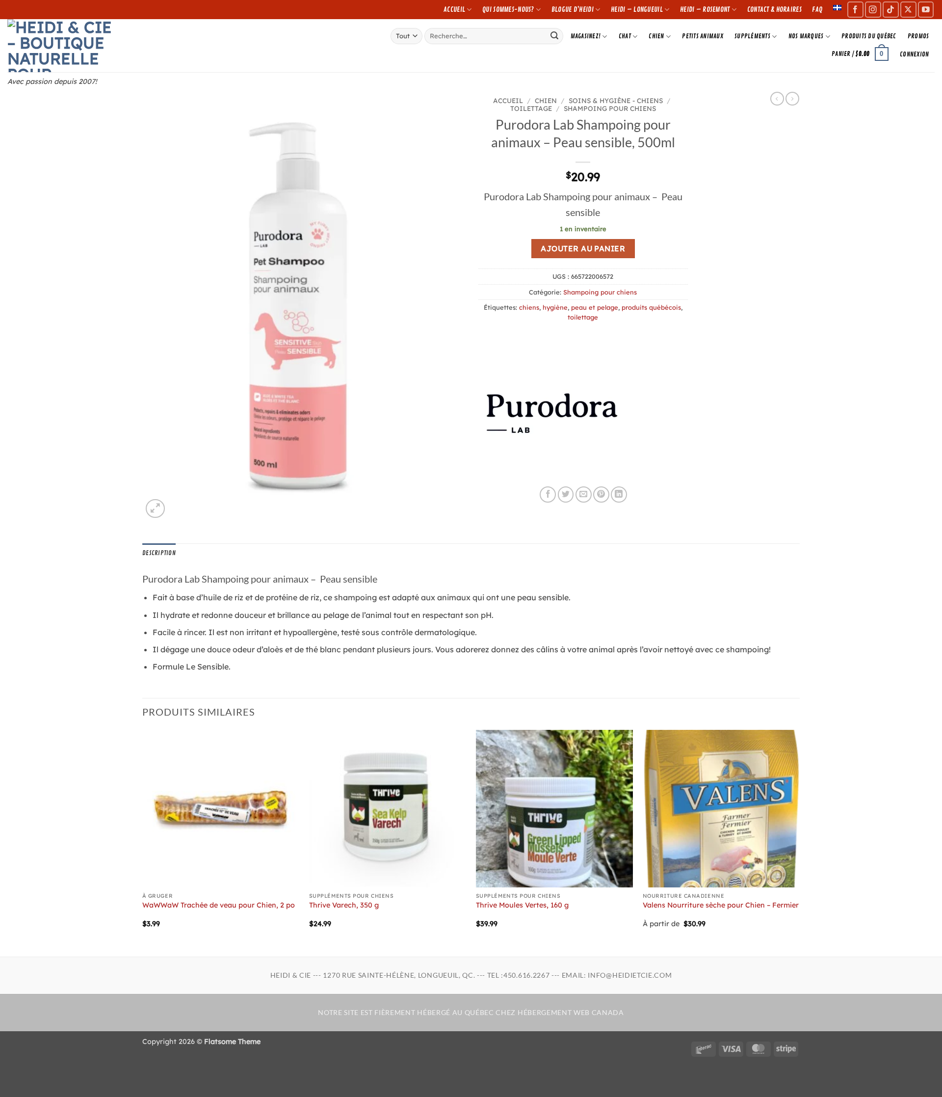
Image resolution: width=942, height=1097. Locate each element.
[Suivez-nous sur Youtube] (926, 9)
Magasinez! (586, 36)
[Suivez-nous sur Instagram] (873, 9)
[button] (860, 54)
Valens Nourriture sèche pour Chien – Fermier (721, 905)
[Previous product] (792, 99)
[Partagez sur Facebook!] (548, 494)
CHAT (625, 36)
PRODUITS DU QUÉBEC (868, 36)
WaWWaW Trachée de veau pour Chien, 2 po (218, 905)
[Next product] (777, 99)
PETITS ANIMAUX (702, 36)
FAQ (817, 9)
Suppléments (752, 36)
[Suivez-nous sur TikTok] (891, 9)
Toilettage (531, 108)
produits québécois (651, 307)
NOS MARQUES (806, 36)
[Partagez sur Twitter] (566, 494)
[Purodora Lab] (552, 412)
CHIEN (656, 36)
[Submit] (554, 35)
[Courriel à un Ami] (584, 494)
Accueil (454, 9)
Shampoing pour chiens (610, 108)
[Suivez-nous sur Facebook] (855, 9)
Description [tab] (159, 553)
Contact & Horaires (774, 9)
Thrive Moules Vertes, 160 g (522, 905)
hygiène (555, 307)
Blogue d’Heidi (572, 9)
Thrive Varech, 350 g (344, 905)
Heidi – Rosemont (705, 9)
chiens (529, 307)
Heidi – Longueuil (637, 9)
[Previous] (142, 842)
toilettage (583, 317)
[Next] (799, 842)
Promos (918, 36)
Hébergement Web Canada (571, 1013)
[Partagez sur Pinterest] (601, 494)
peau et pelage (594, 307)
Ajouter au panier (583, 248)
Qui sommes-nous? (508, 9)
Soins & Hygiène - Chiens (616, 100)
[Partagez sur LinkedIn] (619, 494)
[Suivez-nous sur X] (908, 9)
